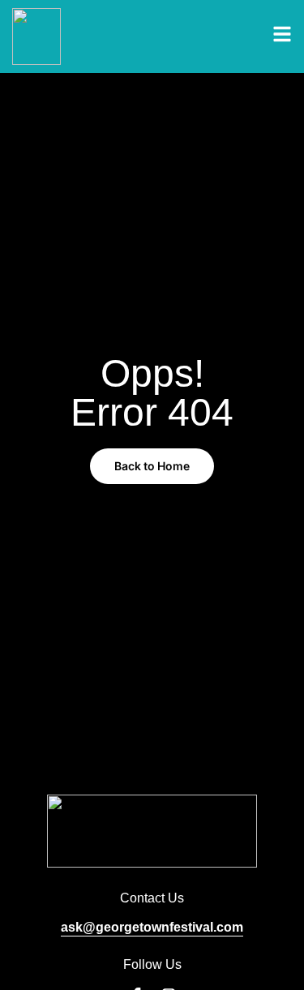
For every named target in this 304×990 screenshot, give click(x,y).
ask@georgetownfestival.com (152, 927)
